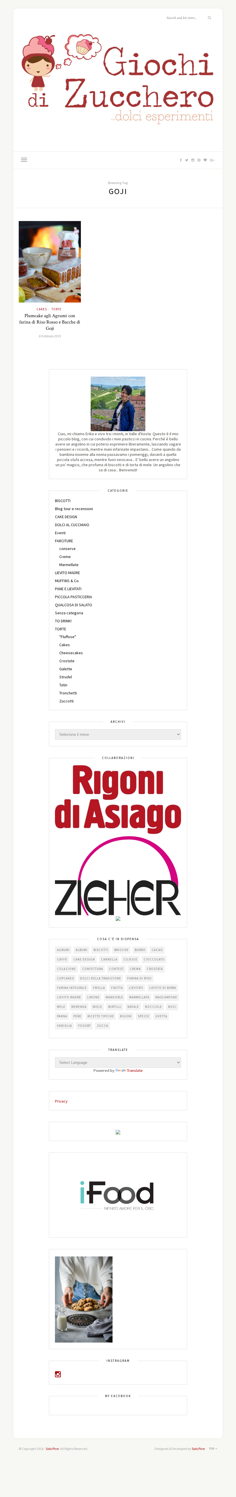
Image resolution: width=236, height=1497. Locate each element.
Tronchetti (68, 693)
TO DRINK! (63, 620)
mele (61, 1007)
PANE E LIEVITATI (68, 588)
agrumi (63, 950)
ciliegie (130, 959)
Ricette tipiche (100, 1016)
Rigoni (126, 1016)
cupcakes (65, 978)
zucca (102, 1026)
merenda (79, 1007)
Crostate (67, 660)
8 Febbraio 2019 (50, 336)
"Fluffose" (67, 636)
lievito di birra (162, 988)
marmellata (139, 997)
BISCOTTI (63, 500)
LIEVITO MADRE (67, 572)
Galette (65, 668)
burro (140, 950)
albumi (81, 950)
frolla (99, 988)
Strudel (65, 676)
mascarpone (166, 997)
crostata (155, 969)
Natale (133, 1007)
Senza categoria (69, 612)
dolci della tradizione (100, 978)
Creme (65, 556)
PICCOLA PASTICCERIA (73, 596)
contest (116, 969)
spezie (143, 1016)
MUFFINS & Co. (67, 580)
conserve (67, 548)
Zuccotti (66, 701)
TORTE (57, 309)
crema (135, 969)
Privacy (61, 1101)
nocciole (153, 1007)
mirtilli (114, 1007)
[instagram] (58, 1375)
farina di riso (139, 978)
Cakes (42, 309)
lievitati (136, 988)
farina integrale (72, 988)
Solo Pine (52, 1448)
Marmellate (69, 564)
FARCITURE (64, 540)
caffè (62, 959)
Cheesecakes (71, 652)
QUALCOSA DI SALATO (73, 604)
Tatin (63, 685)
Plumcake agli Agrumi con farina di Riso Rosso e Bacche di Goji (49, 322)
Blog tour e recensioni (74, 508)
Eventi (60, 532)
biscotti (101, 950)
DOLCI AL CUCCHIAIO (72, 524)
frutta (117, 988)
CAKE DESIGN (66, 516)
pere (77, 1016)
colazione (66, 969)
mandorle (114, 997)
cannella (109, 959)
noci (172, 1007)
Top (212, 1448)
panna (62, 1016)
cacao (157, 950)
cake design (84, 959)
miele (97, 1007)
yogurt (84, 1026)
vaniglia (64, 1026)
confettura (92, 969)
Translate (135, 1070)
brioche (121, 950)
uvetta (161, 1016)
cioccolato (154, 959)
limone (93, 997)
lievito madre (69, 997)
